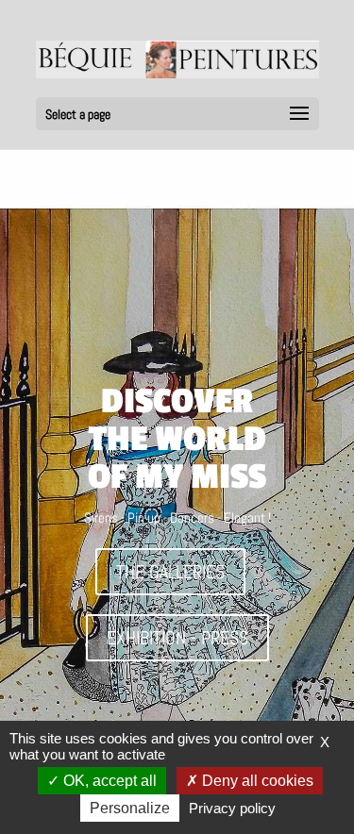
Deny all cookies (255, 781)
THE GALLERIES (170, 571)
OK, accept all (108, 781)
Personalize (130, 808)
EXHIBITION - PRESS (177, 638)
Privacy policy (232, 808)
